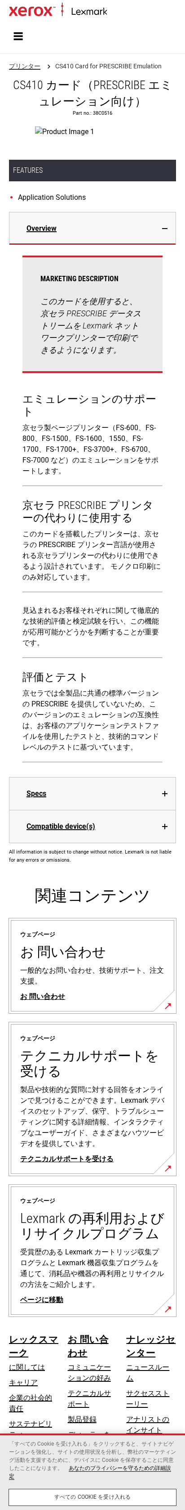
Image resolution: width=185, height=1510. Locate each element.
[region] (92, 1472)
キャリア (23, 1382)
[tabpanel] (92, 511)
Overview (41, 228)
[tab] (92, 228)
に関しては (27, 1367)
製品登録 (82, 1419)
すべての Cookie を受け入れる (92, 1497)
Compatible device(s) (60, 826)
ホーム (116, 12)
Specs (36, 793)
